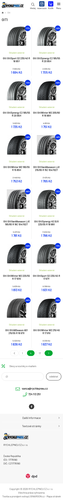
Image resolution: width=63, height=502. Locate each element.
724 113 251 (34, 394)
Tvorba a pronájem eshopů (16, 496)
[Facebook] (31, 406)
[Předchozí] (14, 353)
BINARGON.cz (37, 496)
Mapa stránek (54, 496)
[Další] (49, 353)
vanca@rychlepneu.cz (35, 388)
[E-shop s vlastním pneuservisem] (3, 13)
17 (40, 353)
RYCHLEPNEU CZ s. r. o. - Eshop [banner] (13, 5)
